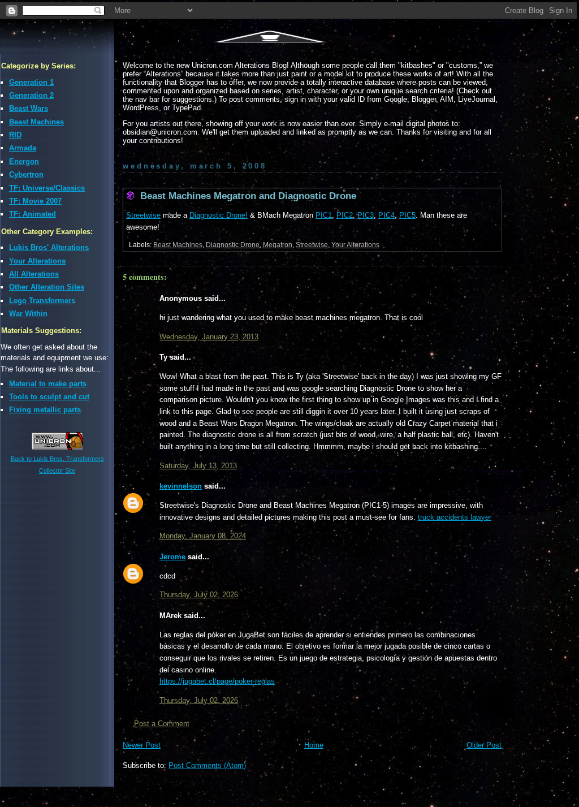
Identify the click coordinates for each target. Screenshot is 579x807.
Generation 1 (31, 82)
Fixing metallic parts (45, 409)
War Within (28, 313)
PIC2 (344, 215)
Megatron (277, 244)
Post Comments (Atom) (207, 765)
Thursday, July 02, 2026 (198, 594)
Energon (24, 161)
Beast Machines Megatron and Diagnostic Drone (248, 196)
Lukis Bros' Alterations (49, 247)
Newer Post (142, 745)
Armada (22, 148)
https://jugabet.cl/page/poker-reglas (217, 681)
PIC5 (407, 215)
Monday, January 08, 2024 (202, 536)
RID (15, 135)
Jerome (172, 557)
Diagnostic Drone (233, 244)
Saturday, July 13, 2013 (198, 465)
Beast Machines (36, 122)
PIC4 (386, 215)
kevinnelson (180, 486)
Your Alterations (37, 261)
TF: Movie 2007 (35, 201)
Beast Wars (28, 108)
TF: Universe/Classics (47, 188)
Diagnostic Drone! (218, 215)
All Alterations (34, 274)
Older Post (484, 745)
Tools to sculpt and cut (49, 396)
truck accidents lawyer (454, 517)
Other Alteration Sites (46, 287)
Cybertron (26, 174)
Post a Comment (161, 723)
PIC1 (324, 215)
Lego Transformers (42, 300)
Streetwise (143, 215)
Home (313, 745)
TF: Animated (32, 214)
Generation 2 (31, 95)
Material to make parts (48, 383)
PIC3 (365, 215)
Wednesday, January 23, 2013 (208, 337)
